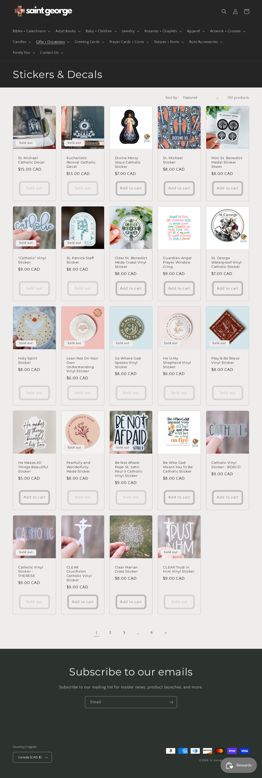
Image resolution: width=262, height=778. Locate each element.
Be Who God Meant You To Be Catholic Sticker (178, 467)
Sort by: (172, 98)
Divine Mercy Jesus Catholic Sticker (128, 162)
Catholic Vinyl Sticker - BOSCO (226, 465)
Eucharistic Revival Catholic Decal (81, 162)
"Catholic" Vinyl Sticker (32, 260)
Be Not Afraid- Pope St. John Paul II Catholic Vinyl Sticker (129, 469)
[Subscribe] (171, 702)
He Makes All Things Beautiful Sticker (33, 467)
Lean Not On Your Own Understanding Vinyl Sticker (83, 364)
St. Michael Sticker (173, 160)
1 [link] (96, 633)
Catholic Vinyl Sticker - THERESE (30, 571)
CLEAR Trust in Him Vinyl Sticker (178, 569)
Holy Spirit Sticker (27, 360)
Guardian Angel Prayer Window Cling (177, 262)
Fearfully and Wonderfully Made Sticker (79, 467)
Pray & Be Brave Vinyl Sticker (225, 360)
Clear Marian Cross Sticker (126, 569)
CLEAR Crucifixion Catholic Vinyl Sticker (79, 573)
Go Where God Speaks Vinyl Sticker (128, 362)
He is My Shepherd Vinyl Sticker (177, 362)
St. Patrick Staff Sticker (80, 260)
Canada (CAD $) (30, 757)
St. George (217, 760)
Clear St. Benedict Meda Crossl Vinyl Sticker (131, 262)
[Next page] (165, 633)
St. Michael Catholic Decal (31, 160)
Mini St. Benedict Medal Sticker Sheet (226, 162)
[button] (31, 31)
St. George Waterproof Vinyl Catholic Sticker (226, 262)
